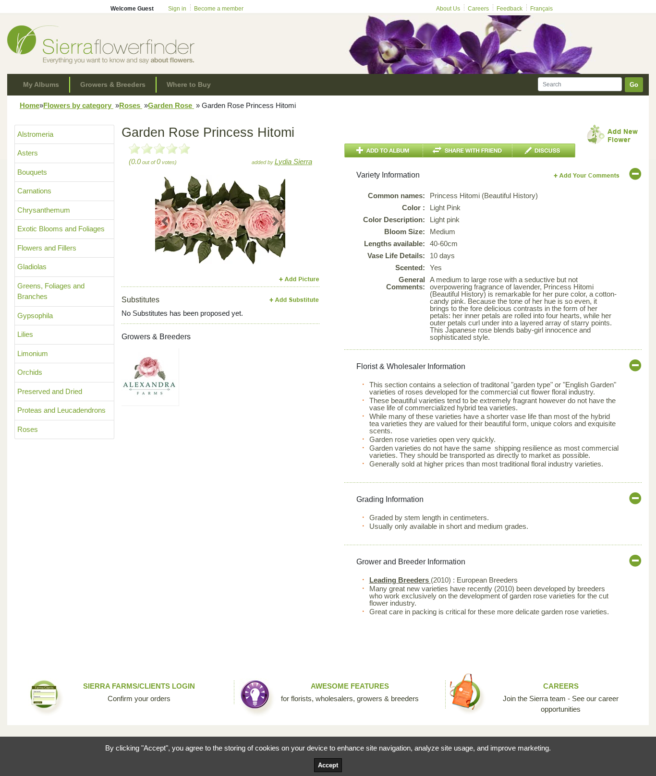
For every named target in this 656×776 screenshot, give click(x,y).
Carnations (34, 191)
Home (29, 105)
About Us (448, 8)
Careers (478, 8)
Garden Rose (171, 105)
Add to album (383, 150)
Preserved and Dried (49, 391)
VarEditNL (587, 175)
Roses (130, 105)
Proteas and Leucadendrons (61, 410)
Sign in (177, 8)
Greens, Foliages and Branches (51, 291)
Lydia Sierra (293, 161)
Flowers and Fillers (46, 248)
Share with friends (467, 150)
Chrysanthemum (43, 210)
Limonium (32, 353)
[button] (165, 221)
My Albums (41, 84)
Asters (27, 153)
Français (541, 8)
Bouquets (32, 172)
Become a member (218, 8)
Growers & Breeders (113, 84)
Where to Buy (189, 84)
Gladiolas (32, 267)
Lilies (25, 334)
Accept (328, 765)
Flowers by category (78, 105)
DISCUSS (543, 150)
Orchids (29, 372)
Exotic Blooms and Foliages (61, 229)
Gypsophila (35, 315)
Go (634, 84)
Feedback (509, 8)
